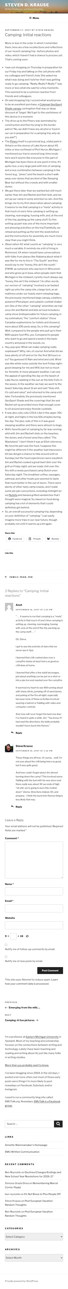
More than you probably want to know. (27, 1065)
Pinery (14, 141)
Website (10, 918)
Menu (36, 18)
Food (23, 577)
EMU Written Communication (22, 1151)
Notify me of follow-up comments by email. (30, 949)
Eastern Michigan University (42, 1036)
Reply (19, 732)
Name (9, 884)
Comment (12, 838)
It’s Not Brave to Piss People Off (42, 1194)
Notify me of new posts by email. (24, 961)
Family (14, 577)
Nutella (13, 495)
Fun (30, 577)
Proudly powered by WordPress (21, 1281)
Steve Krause (45, 30)
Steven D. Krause (27, 4)
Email (9, 900)
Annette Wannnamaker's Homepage (26, 1145)
